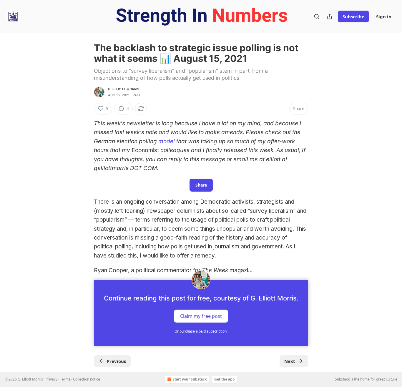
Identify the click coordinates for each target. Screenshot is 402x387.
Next (289, 361)
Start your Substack (189, 379)
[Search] (317, 16)
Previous (116, 361)
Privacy (51, 379)
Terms (65, 379)
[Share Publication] (329, 16)
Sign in (383, 16)
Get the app (224, 379)
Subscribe (353, 16)
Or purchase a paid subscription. (201, 331)
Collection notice (86, 379)
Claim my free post (201, 316)
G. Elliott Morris (123, 89)
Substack (342, 379)
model (166, 141)
